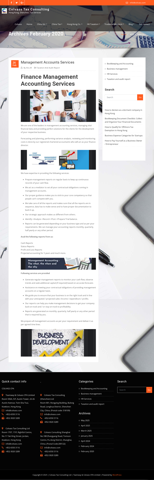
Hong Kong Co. (74, 24)
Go (140, 97)
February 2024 (87, 446)
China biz (41, 24)
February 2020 (87, 451)
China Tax (56, 24)
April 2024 (85, 441)
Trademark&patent (114, 24)
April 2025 (85, 425)
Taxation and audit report (48, 68)
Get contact (144, 24)
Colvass (18, 24)
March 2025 (86, 430)
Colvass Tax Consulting (29, 9)
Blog (131, 24)
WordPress (117, 475)
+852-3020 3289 (13, 418)
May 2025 (85, 420)
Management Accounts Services (47, 62)
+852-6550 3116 (13, 414)
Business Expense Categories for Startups (124, 135)
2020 (132, 34)
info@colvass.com (138, 2)
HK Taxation (93, 24)
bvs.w (28, 68)
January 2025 (87, 436)
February (141, 34)
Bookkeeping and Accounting (120, 63)
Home (29, 24)
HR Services (112, 74)
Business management (117, 68)
